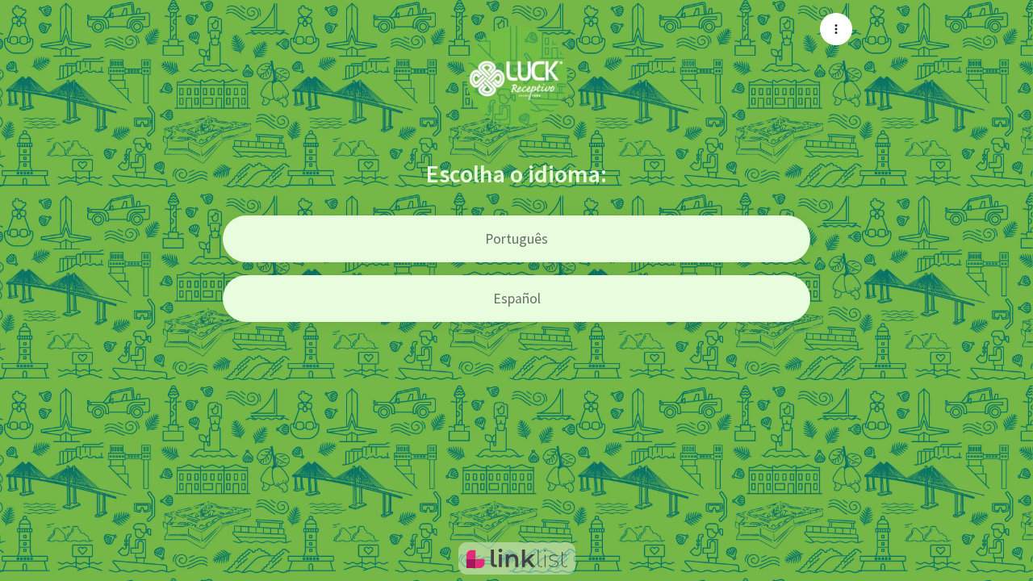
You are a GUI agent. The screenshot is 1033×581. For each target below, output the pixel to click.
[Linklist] (516, 558)
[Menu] (836, 29)
